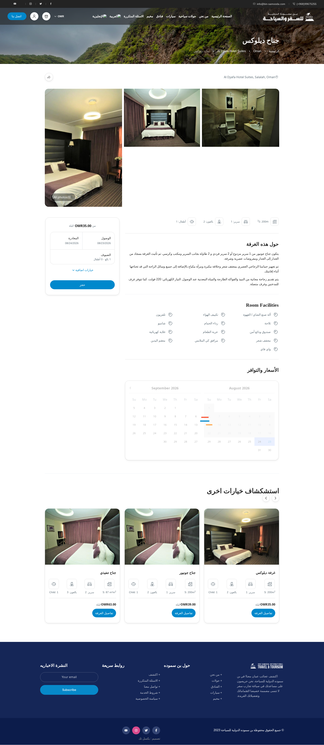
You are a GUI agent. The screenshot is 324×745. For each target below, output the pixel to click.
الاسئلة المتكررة (134, 16)
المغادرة (73, 238)
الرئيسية (274, 51)
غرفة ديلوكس (265, 573)
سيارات (171, 16)
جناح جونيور (187, 573)
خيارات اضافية (84, 270)
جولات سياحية (187, 16)
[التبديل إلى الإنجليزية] (99, 16)
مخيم (150, 16)
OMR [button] (61, 16)
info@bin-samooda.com (271, 3)
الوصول (106, 238)
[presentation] (266, 498)
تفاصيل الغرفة (104, 613)
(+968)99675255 (306, 3)
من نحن (203, 16)
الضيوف (106, 255)
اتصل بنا (16, 16)
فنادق (159, 16)
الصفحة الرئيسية (222, 16)
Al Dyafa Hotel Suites (231, 51)
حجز (82, 285)
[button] (46, 16)
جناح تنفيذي (108, 573)
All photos (60, 197)
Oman (257, 51)
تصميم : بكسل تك (149, 738)
